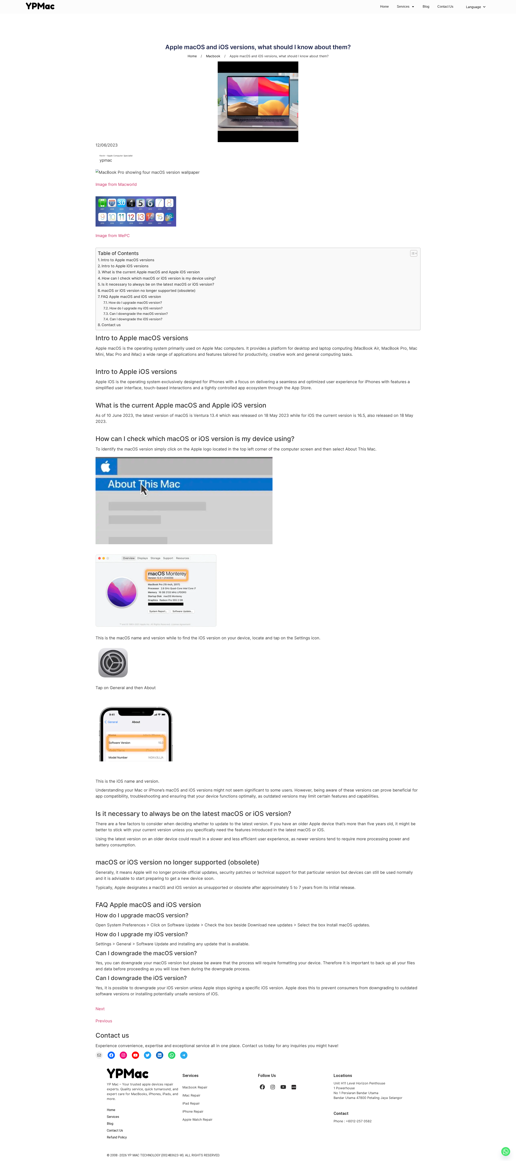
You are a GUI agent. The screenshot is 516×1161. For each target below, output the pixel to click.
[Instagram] (123, 1055)
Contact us (111, 325)
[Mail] (99, 1055)
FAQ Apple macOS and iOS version (131, 296)
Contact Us (445, 6)
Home (384, 6)
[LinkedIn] (159, 1055)
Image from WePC (113, 235)
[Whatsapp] (505, 1151)
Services (403, 6)
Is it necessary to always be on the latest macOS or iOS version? (158, 284)
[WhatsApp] (171, 1055)
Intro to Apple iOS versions (125, 266)
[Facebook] (111, 1055)
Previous (104, 1020)
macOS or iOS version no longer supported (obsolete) (148, 290)
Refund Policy (117, 1137)
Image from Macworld (116, 184)
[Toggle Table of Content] (411, 253)
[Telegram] (183, 1055)
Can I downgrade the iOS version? (136, 319)
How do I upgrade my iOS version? (136, 308)
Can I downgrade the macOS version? (138, 314)
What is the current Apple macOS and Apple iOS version (151, 272)
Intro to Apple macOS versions (127, 260)
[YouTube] (135, 1055)
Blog (426, 6)
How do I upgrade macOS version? (135, 303)
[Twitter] (147, 1055)
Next (100, 1008)
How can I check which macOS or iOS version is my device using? (159, 278)
